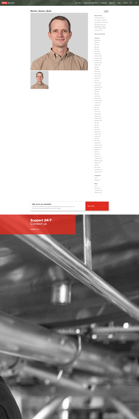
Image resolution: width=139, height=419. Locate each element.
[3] (130, 3)
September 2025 (98, 62)
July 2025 (96, 67)
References (104, 3)
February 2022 (97, 114)
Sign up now (90, 206)
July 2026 (96, 42)
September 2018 (98, 160)
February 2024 (97, 82)
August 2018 (97, 163)
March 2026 (97, 51)
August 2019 (97, 149)
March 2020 (97, 140)
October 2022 (97, 102)
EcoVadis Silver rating (99, 18)
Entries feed (97, 188)
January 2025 (97, 76)
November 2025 (98, 58)
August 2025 (97, 65)
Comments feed (98, 190)
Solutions (78, 3)
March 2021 (97, 129)
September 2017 (98, 172)
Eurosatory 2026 (98, 30)
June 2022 (96, 107)
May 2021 (96, 125)
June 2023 (96, 91)
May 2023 (96, 94)
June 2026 (96, 44)
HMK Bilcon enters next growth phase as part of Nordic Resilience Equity (100, 26)
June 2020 (96, 138)
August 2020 (97, 136)
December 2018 (98, 158)
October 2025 (97, 60)
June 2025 (96, 69)
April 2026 (96, 49)
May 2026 (96, 47)
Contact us (34, 229)
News (119, 3)
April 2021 (96, 127)
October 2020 (97, 134)
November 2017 (98, 169)
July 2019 (96, 151)
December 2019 (98, 145)
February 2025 (97, 73)
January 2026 (97, 53)
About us (111, 3)
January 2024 (97, 85)
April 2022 (96, 109)
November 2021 (98, 118)
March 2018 (97, 167)
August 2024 (97, 78)
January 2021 (97, 131)
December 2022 (98, 100)
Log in (95, 186)
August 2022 (97, 105)
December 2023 (98, 87)
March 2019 (97, 154)
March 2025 (97, 71)
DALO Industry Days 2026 (100, 20)
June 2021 (96, 122)
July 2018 (96, 165)
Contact (125, 3)
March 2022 (97, 111)
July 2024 (96, 80)
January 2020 (97, 143)
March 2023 (97, 96)
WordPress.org (97, 192)
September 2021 (98, 120)
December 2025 (98, 56)
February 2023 (97, 98)
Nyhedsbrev (97, 180)
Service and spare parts (91, 3)
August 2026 (97, 40)
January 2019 (97, 156)
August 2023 (97, 89)
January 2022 (97, 116)
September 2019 (98, 147)
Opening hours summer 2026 (101, 22)
